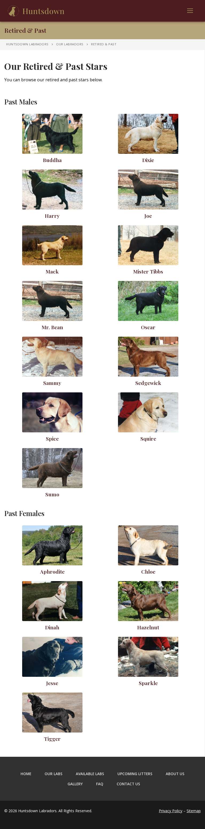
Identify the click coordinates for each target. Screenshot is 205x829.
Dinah (52, 627)
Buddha (52, 159)
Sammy (52, 382)
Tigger (52, 738)
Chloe (148, 571)
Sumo (52, 494)
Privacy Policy (170, 810)
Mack (52, 271)
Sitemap (194, 810)
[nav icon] (190, 11)
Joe (148, 215)
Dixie (148, 159)
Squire (148, 438)
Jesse (52, 682)
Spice (52, 438)
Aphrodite (52, 571)
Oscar (148, 327)
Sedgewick (148, 382)
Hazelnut (148, 627)
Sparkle (148, 682)
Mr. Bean (52, 327)
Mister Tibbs (148, 271)
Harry (52, 215)
